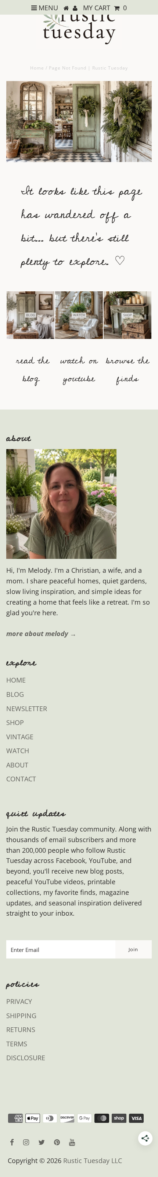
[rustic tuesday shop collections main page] (127, 319)
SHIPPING (21, 1015)
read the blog (32, 370)
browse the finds (127, 370)
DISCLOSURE (25, 1057)
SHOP (15, 722)
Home (37, 68)
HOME (16, 680)
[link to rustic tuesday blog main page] (30, 342)
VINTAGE (19, 736)
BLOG (15, 694)
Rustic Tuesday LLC (92, 1160)
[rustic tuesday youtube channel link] (79, 342)
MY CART (105, 7)
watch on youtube (79, 370)
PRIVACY (19, 1001)
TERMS (16, 1043)
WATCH (17, 750)
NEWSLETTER (26, 708)
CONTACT (21, 778)
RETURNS (20, 1029)
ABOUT (17, 765)
